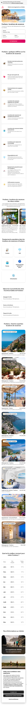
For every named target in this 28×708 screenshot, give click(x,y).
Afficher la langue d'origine (17, 3)
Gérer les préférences (13, 699)
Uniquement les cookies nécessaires (13, 695)
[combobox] (13, 32)
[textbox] (7, 37)
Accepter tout (13, 692)
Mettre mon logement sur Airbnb (16, 7)
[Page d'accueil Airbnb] (3, 7)
